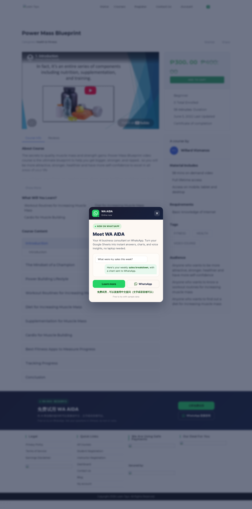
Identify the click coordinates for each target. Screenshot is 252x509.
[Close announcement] (157, 213)
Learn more (109, 284)
